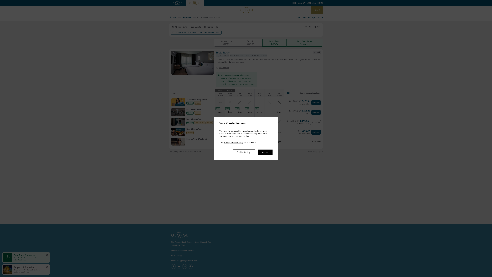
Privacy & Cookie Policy (233, 142)
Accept (265, 152)
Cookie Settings (244, 152)
